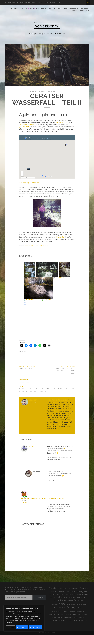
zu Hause (80, 620)
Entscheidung (73, 591)
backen (71, 588)
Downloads (84, 10)
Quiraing (72, 612)
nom (68, 604)
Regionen (51, 8)
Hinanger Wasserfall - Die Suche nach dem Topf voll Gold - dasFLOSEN (43, 498)
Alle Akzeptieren (35, 627)
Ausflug (63, 588)
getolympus (72, 594)
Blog (32, 8)
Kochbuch (84, 8)
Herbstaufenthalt (62, 122)
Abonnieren (39, 597)
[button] (30, 269)
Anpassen (10, 627)
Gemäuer (66, 594)
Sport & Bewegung (71, 8)
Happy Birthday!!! (25, 368)
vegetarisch (82, 617)
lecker (84, 597)
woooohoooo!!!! (71, 621)
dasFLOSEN (46, 91)
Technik (74, 10)
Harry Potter (50, 388)
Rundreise (54, 615)
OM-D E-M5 (23, 391)
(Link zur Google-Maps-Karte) (29, 183)
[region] (24, 618)
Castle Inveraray (57, 591)
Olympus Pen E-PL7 (75, 604)
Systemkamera (68, 617)
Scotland (76, 615)
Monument (81, 600)
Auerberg (23, 388)
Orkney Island (33, 391)
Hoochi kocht (82, 594)
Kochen (59, 597)
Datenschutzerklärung (26, 2)
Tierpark (76, 617)
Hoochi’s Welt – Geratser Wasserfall (36, 246)
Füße (62, 594)
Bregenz (31, 388)
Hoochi (31, 446)
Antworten (32, 450)
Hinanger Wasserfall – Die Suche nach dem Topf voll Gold (65, 371)
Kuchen (65, 597)
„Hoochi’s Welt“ (24, 127)
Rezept (80, 611)
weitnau (43, 391)
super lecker (57, 617)
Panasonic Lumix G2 (60, 611)
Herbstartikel (60, 237)
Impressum (12, 2)
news (72, 388)
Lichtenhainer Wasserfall (65, 600)
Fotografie (39, 388)
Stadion (84, 615)
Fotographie (52, 594)
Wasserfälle (59, 91)
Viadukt (54, 620)
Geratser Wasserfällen (26, 124)
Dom (67, 591)
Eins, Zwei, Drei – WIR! (19, 8)
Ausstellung (41, 8)
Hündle (52, 597)
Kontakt (40, 2)
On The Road (60, 607)
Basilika (76, 588)
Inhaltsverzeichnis (52, 2)
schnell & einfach (65, 615)
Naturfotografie (62, 388)
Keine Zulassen (21, 627)
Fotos (58, 594)
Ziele (59, 8)
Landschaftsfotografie (74, 597)
